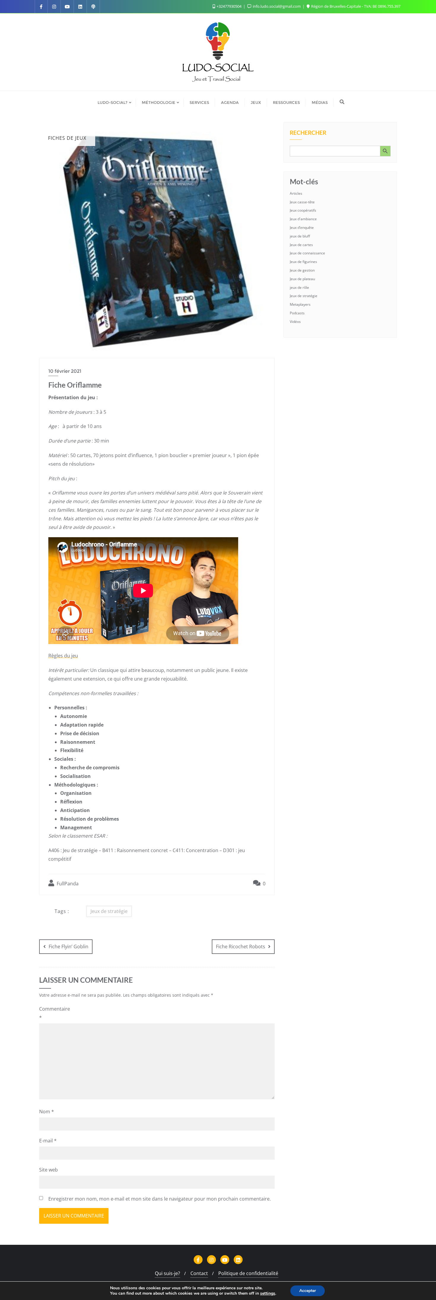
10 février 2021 (64, 371)
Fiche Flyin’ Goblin (68, 946)
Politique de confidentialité (248, 1273)
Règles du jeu (63, 655)
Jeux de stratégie (109, 911)
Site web (48, 1169)
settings (267, 1293)
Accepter (307, 1290)
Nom (46, 1111)
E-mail (48, 1140)
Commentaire (53, 1013)
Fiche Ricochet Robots (240, 946)
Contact (199, 1273)
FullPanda (67, 883)
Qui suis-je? (167, 1273)
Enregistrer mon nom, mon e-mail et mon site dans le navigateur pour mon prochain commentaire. (159, 1199)
